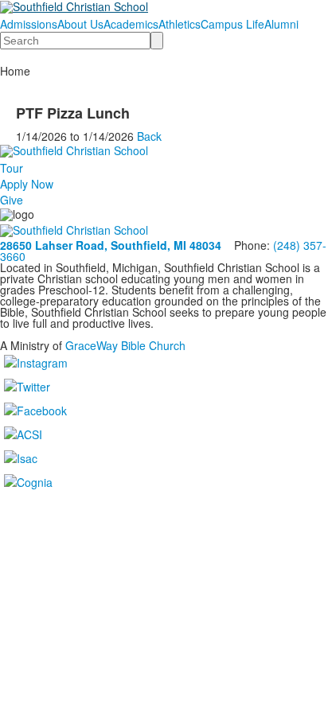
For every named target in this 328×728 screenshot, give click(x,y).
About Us (80, 24)
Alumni (281, 24)
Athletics (179, 24)
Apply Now (26, 184)
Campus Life (232, 24)
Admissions (28, 24)
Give (11, 200)
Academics (130, 24)
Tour (11, 168)
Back (149, 136)
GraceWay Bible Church (125, 345)
